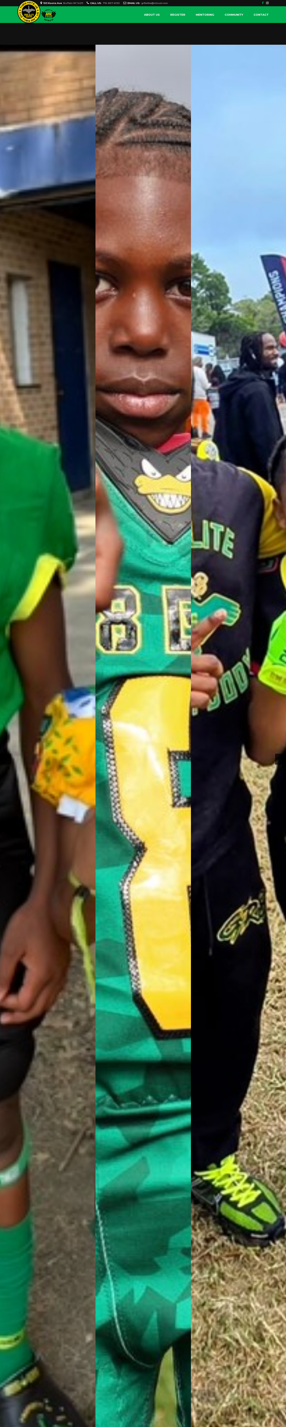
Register (177, 14)
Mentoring (205, 14)
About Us (152, 14)
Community (234, 14)
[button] (5, 759)
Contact (261, 14)
